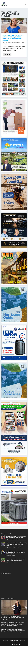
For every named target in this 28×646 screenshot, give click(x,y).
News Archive (21, 42)
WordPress (14, 642)
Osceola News (18, 539)
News (13, 539)
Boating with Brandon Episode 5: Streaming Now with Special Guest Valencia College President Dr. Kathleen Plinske (12, 624)
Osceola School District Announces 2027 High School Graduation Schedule (16, 537)
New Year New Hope (13, 42)
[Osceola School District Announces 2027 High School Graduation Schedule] (3, 537)
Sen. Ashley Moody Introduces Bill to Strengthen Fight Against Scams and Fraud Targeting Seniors (12, 618)
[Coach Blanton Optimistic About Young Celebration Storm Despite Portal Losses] (3, 544)
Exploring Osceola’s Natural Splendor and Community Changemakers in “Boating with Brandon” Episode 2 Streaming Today (13, 630)
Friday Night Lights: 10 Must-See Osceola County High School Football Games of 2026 (15, 552)
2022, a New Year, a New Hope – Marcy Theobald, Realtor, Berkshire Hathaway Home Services (13, 38)
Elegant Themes (14, 640)
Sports (19, 547)
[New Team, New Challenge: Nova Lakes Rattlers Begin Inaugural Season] (3, 560)
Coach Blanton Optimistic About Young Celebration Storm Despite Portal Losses (16, 544)
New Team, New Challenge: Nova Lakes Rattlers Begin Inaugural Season (16, 559)
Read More (7, 54)
